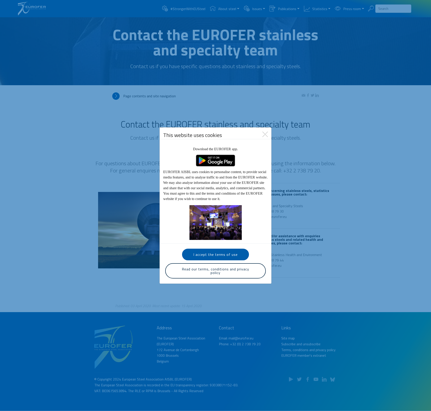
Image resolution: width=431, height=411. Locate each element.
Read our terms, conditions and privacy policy (215, 270)
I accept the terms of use (215, 254)
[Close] (265, 133)
